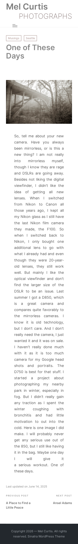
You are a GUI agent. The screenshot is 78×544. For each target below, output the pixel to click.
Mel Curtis (27, 6)
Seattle (30, 38)
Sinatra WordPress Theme (46, 536)
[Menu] (14, 25)
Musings (13, 38)
